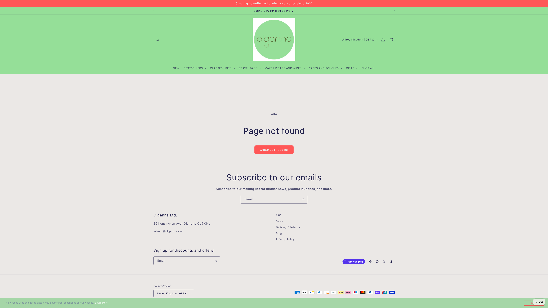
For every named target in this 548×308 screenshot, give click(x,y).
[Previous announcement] (154, 10)
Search (280, 221)
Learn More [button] (101, 303)
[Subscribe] (303, 199)
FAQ (278, 215)
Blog (279, 233)
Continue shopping (274, 149)
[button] (157, 40)
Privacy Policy (285, 239)
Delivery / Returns (288, 227)
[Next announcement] (394, 10)
